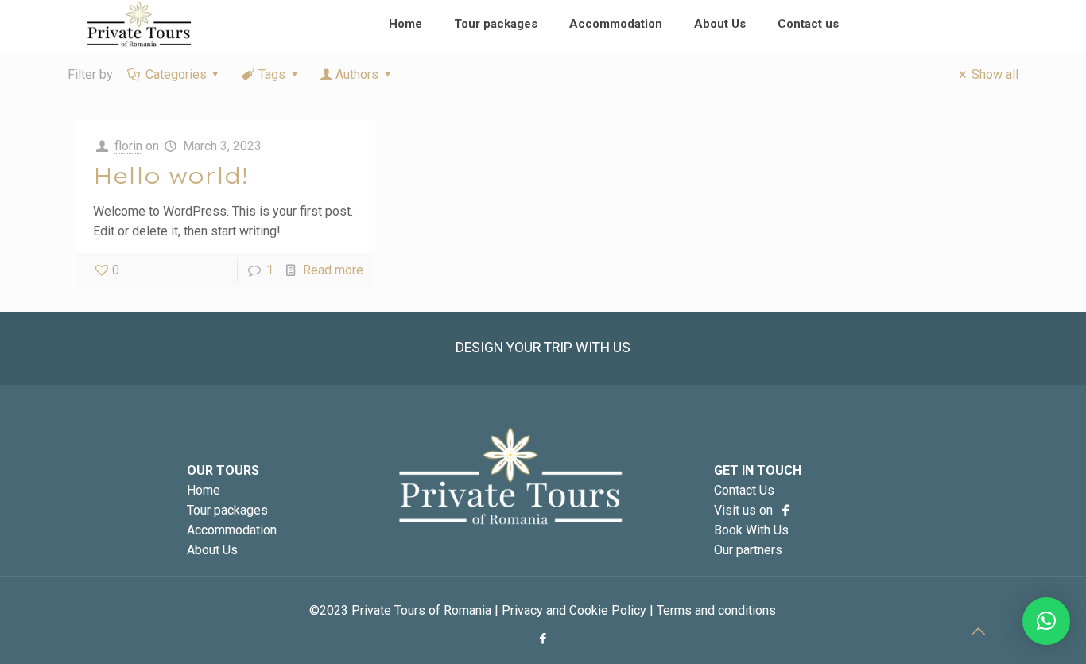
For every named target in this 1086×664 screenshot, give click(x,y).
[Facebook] (542, 638)
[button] (1046, 621)
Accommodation (232, 530)
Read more (333, 270)
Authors (356, 74)
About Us (212, 549)
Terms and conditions (716, 610)
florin (128, 145)
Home (203, 490)
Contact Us (744, 490)
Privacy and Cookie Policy (574, 610)
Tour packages (227, 510)
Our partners (748, 549)
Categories (176, 74)
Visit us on (745, 510)
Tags (271, 74)
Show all (995, 74)
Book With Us (751, 530)
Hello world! (171, 175)
